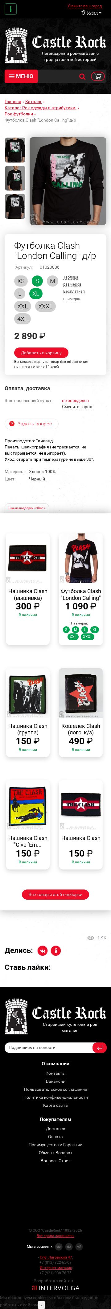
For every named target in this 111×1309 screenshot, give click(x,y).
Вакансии (55, 1081)
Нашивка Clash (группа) (27, 729)
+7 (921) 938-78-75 (55, 1273)
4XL (22, 319)
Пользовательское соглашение (55, 1089)
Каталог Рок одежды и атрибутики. (40, 107)
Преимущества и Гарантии (55, 1144)
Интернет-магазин (56, 1268)
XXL (22, 306)
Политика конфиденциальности (55, 1097)
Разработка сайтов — (55, 1280)
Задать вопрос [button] (35, 424)
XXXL (45, 306)
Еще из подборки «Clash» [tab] (27, 508)
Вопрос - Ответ (55, 1160)
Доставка (55, 1128)
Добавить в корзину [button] (41, 352)
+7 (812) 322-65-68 (55, 1262)
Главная (13, 101)
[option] (68, 181)
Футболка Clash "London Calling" (81, 594)
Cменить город (77, 406)
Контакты (11, 9)
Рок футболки (19, 113)
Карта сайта (55, 1105)
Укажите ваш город (85, 6)
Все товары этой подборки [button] (55, 894)
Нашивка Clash (81, 838)
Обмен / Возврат (55, 1152)
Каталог (33, 101)
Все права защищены (55, 1236)
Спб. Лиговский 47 (56, 1257)
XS (21, 281)
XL (35, 293)
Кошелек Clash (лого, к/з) (80, 729)
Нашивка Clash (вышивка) (27, 594)
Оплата (55, 1136)
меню (24, 76)
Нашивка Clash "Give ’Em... (27, 841)
